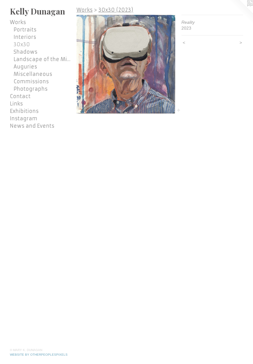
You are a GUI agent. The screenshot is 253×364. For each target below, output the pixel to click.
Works (18, 22)
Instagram (23, 118)
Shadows (25, 52)
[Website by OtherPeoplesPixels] (240, 12)
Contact (20, 96)
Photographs (31, 89)
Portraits (25, 30)
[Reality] (126, 64)
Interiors (25, 37)
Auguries (25, 67)
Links (16, 104)
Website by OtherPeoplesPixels (39, 354)
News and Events (32, 126)
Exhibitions (24, 111)
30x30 (22, 44)
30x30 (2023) (115, 10)
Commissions (31, 81)
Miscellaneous (33, 74)
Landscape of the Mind (43, 59)
